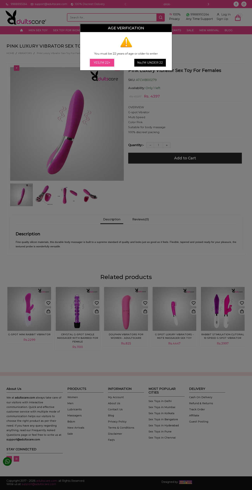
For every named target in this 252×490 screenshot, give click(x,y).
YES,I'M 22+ (102, 62)
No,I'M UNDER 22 (150, 62)
